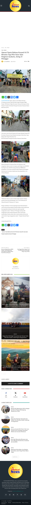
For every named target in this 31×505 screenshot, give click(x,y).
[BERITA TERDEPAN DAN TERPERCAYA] (15, 6)
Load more (15, 456)
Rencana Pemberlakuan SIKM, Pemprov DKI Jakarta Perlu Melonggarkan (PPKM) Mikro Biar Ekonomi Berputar (7, 251)
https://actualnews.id (15, 268)
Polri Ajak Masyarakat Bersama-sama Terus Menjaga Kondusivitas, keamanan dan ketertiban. (20, 440)
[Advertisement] (15, 28)
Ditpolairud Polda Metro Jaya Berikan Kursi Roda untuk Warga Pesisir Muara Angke (19, 451)
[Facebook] (5, 494)
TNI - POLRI (7, 47)
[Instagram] (9, 494)
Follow (15, 392)
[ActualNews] (2, 61)
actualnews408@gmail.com (17, 491)
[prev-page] (2, 374)
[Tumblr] (21, 494)
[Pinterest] (17, 494)
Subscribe (25, 392)
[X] (25, 494)
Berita (15, 302)
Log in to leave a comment (15, 383)
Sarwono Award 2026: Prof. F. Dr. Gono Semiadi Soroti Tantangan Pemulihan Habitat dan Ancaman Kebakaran (15, 367)
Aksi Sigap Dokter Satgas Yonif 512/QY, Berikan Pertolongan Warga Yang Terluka (23, 250)
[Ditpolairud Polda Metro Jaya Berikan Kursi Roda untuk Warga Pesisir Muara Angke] (5, 450)
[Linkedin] (13, 494)
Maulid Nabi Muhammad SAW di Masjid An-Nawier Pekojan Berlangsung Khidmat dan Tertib (20, 410)
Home (2, 47)
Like (6, 392)
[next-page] (5, 374)
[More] (27, 66)
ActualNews (7, 61)
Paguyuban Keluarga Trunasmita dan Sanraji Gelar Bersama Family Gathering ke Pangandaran (20, 420)
